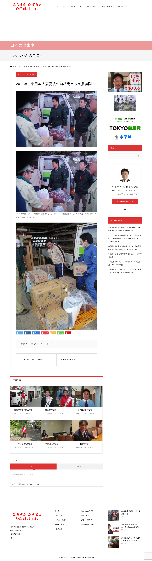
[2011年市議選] (56, 396)
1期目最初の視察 (51, 444)
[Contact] (125, 208)
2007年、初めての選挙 (23, 444)
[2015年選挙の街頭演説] (25, 396)
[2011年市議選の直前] (87, 396)
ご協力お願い (59, 529)
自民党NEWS (117, 220)
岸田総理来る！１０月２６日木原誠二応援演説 (131, 539)
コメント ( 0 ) (33, 466)
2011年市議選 (50, 410)
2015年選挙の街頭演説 (23, 410)
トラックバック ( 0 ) (79, 466)
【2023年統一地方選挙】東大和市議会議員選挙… (131, 526)
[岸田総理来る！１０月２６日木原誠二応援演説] (113, 542)
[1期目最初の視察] (56, 430)
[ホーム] (11, 67)
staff (27, 344)
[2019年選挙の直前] (87, 430)
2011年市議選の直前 (84, 410)
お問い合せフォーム (88, 524)
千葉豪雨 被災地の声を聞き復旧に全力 (121, 254)
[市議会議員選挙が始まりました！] (113, 515)
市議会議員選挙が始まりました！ (131, 512)
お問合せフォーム (123, 7)
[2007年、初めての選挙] (25, 430)
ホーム (57, 511)
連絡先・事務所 (106, 7)
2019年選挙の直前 (83, 444)
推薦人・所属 (91, 7)
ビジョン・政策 (76, 7)
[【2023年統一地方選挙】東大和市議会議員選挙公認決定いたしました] (113, 528)
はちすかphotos (30, 74)
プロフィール (61, 7)
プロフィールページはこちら (125, 201)
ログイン (29, 484)
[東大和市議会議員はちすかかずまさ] (27, 7)
